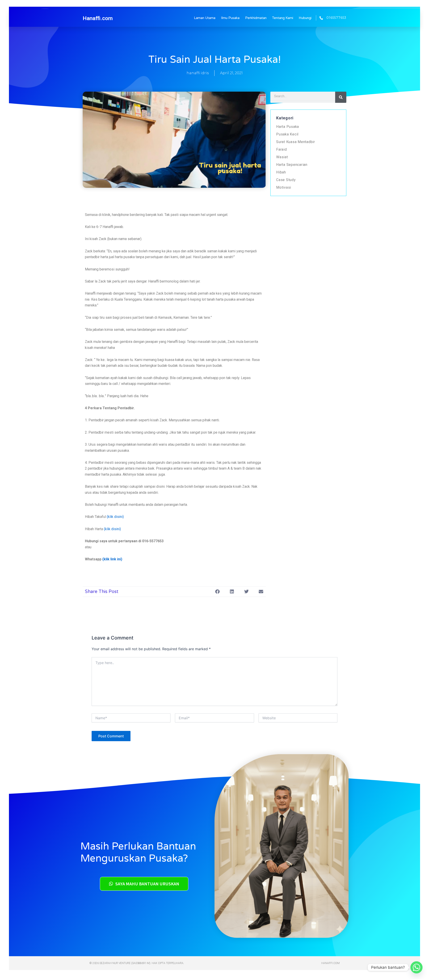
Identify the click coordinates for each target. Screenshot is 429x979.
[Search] (340, 97)
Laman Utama (204, 18)
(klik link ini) (112, 559)
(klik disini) (115, 517)
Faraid (281, 149)
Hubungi (305, 18)
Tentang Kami (282, 18)
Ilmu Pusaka (230, 18)
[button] (217, 592)
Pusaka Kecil (287, 134)
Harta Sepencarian (291, 164)
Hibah (281, 172)
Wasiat (282, 157)
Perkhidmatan (256, 18)
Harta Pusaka (287, 126)
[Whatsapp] (416, 967)
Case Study (286, 180)
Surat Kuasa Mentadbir (295, 142)
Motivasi (283, 187)
